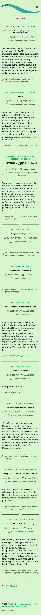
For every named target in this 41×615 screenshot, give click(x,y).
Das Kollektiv (15, 275)
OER (18, 216)
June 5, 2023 (29, 375)
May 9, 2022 (31, 528)
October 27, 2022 (31, 478)
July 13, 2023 (32, 238)
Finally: (20, 96)
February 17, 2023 (32, 412)
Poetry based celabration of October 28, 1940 (20, 474)
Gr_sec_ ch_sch (14, 412)
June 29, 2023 (30, 275)
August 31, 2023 (29, 101)
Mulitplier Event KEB (20, 371)
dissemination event (25, 253)
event (22, 27)
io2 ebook (31, 27)
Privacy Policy (7, 610)
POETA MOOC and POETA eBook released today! (20, 164)
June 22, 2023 (28, 311)
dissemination (12, 27)
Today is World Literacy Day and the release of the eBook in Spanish (20, 32)
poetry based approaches (20, 145)
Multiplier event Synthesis (20, 234)
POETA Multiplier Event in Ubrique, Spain (20, 307)
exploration (19, 403)
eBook (7, 216)
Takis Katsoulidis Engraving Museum (20, 407)
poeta (19, 79)
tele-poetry (33, 573)
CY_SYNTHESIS (15, 238)
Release (34, 145)
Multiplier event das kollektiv (21, 270)
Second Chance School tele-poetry (20, 524)
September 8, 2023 (29, 37)
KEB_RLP (13, 37)
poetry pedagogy (22, 81)
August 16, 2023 (29, 169)
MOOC (13, 216)
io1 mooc (15, 159)
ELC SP (15, 311)
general (31, 157)
